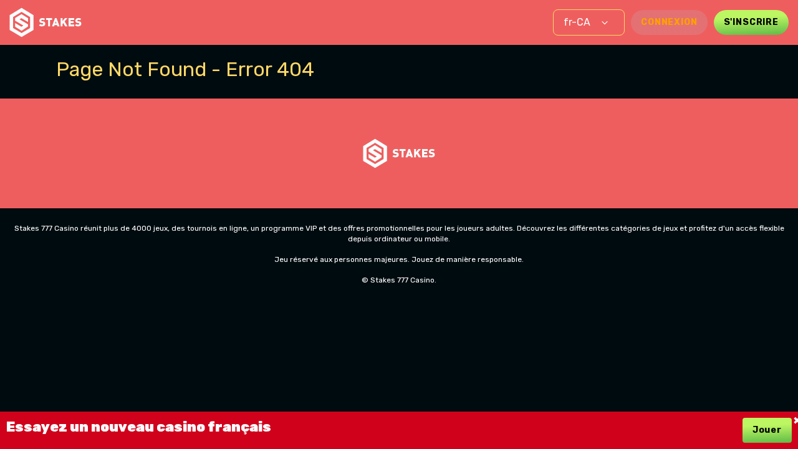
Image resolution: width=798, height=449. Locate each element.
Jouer (767, 430)
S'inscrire (751, 22)
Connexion (669, 22)
